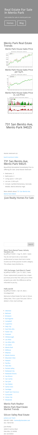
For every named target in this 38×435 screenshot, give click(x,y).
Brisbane (8, 316)
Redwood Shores (11, 374)
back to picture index (11, 157)
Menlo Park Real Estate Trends (18, 44)
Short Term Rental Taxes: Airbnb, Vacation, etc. (16, 251)
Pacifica (7, 363)
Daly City (8, 326)
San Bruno (8, 376)
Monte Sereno (10, 355)
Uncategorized (9, 293)
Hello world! (8, 289)
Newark (7, 360)
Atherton (8, 311)
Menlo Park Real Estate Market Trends (16, 408)
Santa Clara (9, 387)
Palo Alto (8, 366)
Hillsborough (9, 337)
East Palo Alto (9, 329)
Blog (21, 23)
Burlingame (9, 319)
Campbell (8, 321)
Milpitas (8, 353)
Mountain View (10, 358)
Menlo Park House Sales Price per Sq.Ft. (19, 70)
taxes (29, 254)
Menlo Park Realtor (14, 403)
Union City (8, 397)
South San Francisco (12, 392)
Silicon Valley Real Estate (16, 414)
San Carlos (8, 379)
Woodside (8, 400)
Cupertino (8, 324)
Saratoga (8, 389)
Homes (10, 23)
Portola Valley (9, 368)
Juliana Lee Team (9, 418)
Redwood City (9, 371)
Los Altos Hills (10, 342)
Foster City (8, 332)
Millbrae (8, 350)
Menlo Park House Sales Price (19, 49)
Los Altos (8, 339)
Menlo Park (9, 347)
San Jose (8, 381)
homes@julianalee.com (22, 420)
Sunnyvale (8, 395)
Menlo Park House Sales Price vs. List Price (19, 93)
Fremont (8, 334)
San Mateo (8, 384)
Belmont (8, 313)
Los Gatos (8, 345)
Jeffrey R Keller (11, 254)
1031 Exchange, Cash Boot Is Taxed (17, 270)
